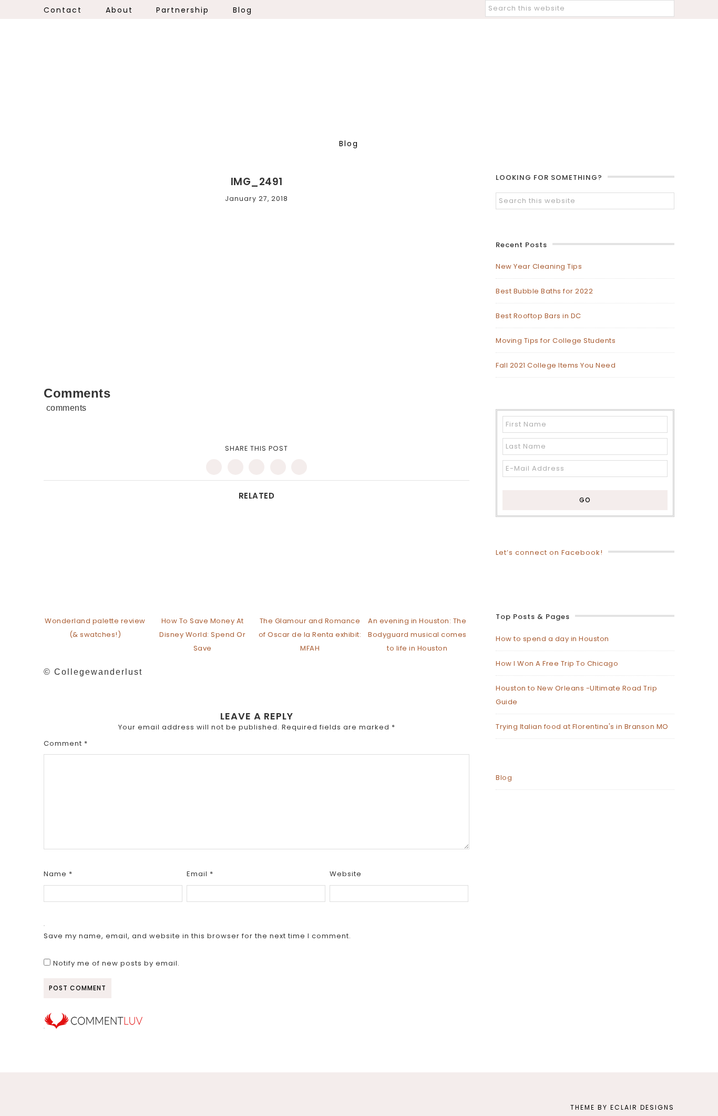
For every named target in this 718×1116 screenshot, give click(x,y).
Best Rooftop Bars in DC (538, 316)
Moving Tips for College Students (556, 341)
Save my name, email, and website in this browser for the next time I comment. (197, 936)
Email (200, 874)
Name (58, 874)
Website (346, 874)
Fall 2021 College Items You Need (556, 365)
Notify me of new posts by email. (116, 963)
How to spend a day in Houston (552, 639)
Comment (66, 743)
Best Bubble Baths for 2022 (544, 291)
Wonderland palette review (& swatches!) (95, 628)
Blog (504, 778)
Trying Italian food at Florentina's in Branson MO (582, 727)
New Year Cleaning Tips (539, 266)
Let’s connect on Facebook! (549, 552)
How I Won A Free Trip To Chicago (557, 663)
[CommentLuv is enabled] (93, 1026)
